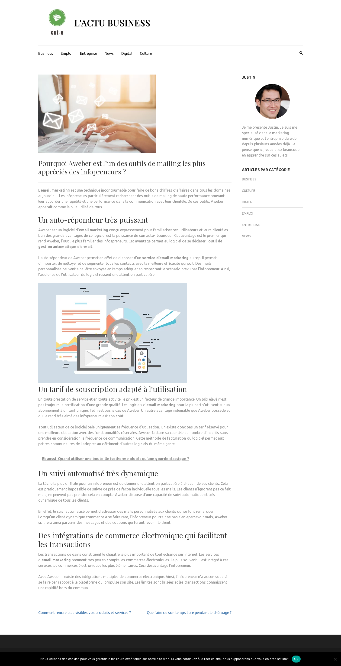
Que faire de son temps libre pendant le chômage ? (189, 612)
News (109, 53)
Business (45, 53)
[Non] (335, 659)
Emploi (66, 53)
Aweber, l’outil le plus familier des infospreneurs (87, 241)
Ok (296, 659)
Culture (146, 53)
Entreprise (88, 53)
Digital (126, 53)
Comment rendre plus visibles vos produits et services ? (84, 612)
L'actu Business (112, 23)
